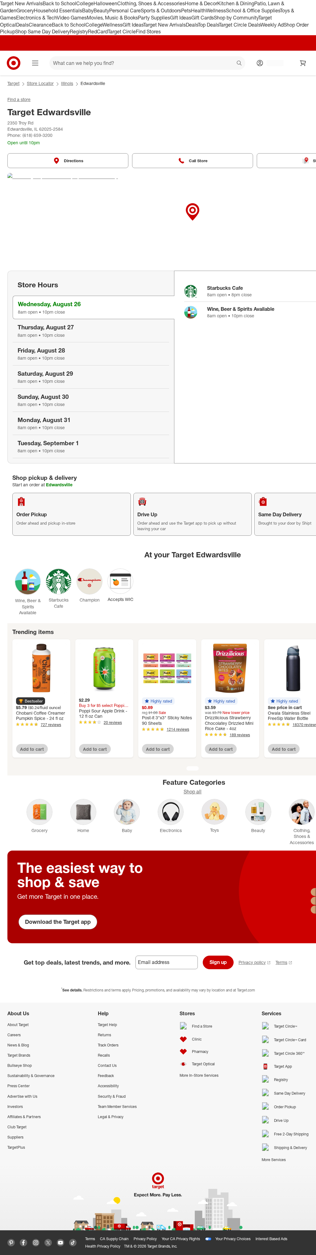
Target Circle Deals (239, 25)
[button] (30, 701)
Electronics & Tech (36, 18)
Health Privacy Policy (102, 1246)
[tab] (93, 307)
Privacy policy (252, 962)
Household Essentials (58, 10)
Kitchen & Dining (235, 3)
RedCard (98, 31)
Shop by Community (236, 18)
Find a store (19, 99)
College (85, 3)
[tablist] (90, 367)
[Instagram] (36, 1242)
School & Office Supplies (253, 10)
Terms (281, 962)
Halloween (105, 3)
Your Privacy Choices (233, 1238)
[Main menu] (35, 63)
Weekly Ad (272, 25)
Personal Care (125, 10)
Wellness (216, 10)
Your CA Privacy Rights (181, 1238)
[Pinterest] (11, 1242)
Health (198, 10)
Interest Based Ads (271, 1238)
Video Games (72, 18)
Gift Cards (202, 18)
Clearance (40, 25)
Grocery (25, 10)
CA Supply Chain (114, 1238)
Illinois (67, 83)
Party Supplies (154, 18)
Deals (22, 25)
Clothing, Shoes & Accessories (151, 3)
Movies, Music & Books (112, 18)
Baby (88, 10)
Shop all (193, 791)
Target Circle (122, 31)
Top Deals (208, 25)
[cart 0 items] (303, 63)
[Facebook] (23, 1242)
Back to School (59, 3)
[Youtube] (60, 1242)
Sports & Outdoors (161, 10)
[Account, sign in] (272, 63)
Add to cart (32, 749)
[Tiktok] (73, 1242)
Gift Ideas (180, 18)
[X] (48, 1242)
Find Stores (148, 31)
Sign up (218, 962)
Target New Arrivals (21, 3)
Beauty (101, 10)
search (239, 64)
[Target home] (13, 63)
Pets (186, 10)
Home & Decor (201, 3)
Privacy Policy (145, 1238)
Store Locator (40, 83)
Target (13, 83)
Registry (79, 31)
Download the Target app (58, 921)
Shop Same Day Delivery (42, 31)
